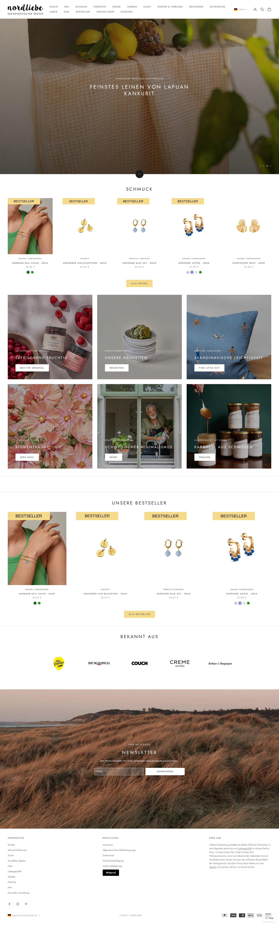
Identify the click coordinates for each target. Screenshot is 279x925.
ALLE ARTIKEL (139, 283)
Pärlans (204, 457)
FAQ (10, 866)
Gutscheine (217, 6)
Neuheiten (117, 367)
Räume (117, 6)
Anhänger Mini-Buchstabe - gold (85, 263)
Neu (66, 6)
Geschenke (196, 6)
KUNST (147, 6)
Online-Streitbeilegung (113, 860)
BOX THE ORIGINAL (32, 367)
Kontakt (11, 844)
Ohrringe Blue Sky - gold (139, 263)
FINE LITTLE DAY (209, 367)
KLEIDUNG (127, 11)
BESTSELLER (83, 11)
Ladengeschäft (14, 871)
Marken (132, 6)
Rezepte (11, 876)
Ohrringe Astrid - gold (194, 263)
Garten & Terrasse (170, 6)
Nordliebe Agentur (17, 860)
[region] (139, 87)
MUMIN (54, 6)
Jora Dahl (27, 457)
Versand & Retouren (17, 850)
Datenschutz (108, 855)
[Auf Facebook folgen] (9, 904)
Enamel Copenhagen (30, 258)
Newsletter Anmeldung (18, 892)
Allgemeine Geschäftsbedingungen (119, 850)
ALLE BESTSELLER (139, 614)
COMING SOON (105, 11)
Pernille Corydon (139, 258)
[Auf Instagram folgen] (17, 904)
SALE (67, 11)
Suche (11, 855)
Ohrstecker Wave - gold (248, 263)
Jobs (10, 887)
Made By (12, 882)
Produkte (100, 6)
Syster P (84, 258)
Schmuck (81, 6)
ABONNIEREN (165, 771)
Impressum (108, 844)
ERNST (114, 457)
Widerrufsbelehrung (112, 866)
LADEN (53, 11)
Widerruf (111, 872)
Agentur (213, 867)
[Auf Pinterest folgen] (26, 904)
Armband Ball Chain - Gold (30, 263)
